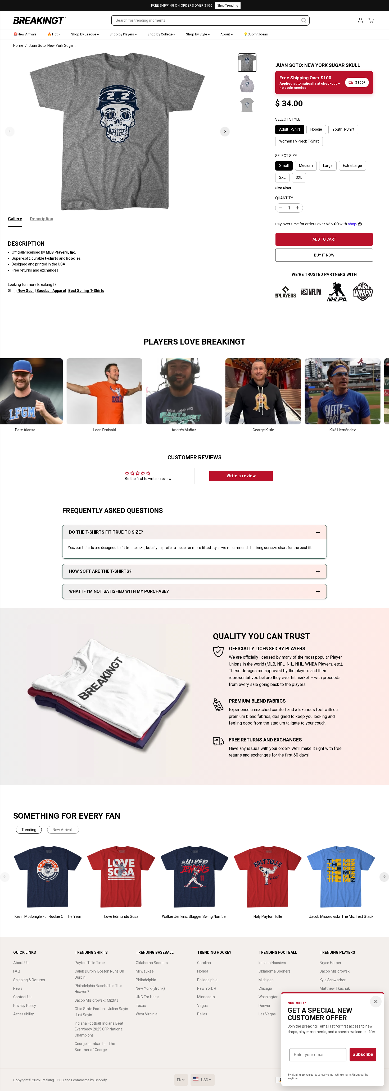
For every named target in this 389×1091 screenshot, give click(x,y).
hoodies (73, 258)
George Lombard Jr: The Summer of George (95, 1047)
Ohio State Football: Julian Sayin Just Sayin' (101, 1012)
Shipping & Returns (29, 980)
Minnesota (206, 997)
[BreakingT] (39, 20)
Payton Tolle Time (90, 963)
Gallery (15, 218)
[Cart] (371, 20)
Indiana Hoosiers (272, 963)
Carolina (204, 963)
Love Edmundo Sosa (121, 916)
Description (41, 218)
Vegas (202, 1005)
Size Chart (283, 188)
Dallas (202, 1014)
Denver (264, 1005)
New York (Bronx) (150, 988)
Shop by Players (122, 34)
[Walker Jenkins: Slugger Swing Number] (195, 877)
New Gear (25, 290)
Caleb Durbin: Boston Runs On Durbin (99, 974)
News (17, 988)
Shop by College (160, 34)
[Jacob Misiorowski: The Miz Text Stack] (341, 877)
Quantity (284, 198)
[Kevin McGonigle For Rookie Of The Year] (48, 877)
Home (18, 45)
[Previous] (9, 131)
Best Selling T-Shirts (86, 290)
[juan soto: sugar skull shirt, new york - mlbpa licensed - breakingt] (117, 131)
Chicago (265, 988)
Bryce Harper (330, 963)
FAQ (16, 971)
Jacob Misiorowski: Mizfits (96, 1000)
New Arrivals (63, 830)
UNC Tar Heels (147, 997)
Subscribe (362, 1054)
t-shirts (51, 258)
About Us (21, 963)
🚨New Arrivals (25, 34)
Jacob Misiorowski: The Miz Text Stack (341, 916)
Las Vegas (267, 1014)
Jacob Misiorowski (335, 971)
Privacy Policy (24, 1005)
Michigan (266, 980)
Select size (286, 156)
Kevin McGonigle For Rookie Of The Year (48, 916)
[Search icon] (304, 20)
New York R (206, 988)
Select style (287, 119)
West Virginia (146, 1014)
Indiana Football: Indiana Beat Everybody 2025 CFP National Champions (99, 1029)
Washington (268, 997)
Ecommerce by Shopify (89, 1080)
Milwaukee (145, 971)
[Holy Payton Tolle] (268, 877)
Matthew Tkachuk (335, 988)
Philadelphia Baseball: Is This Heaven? (98, 989)
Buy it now (324, 255)
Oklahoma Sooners (152, 963)
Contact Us (22, 997)
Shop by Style (197, 34)
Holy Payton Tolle (268, 916)
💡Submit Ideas (255, 34)
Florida (202, 971)
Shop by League (84, 34)
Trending (28, 830)
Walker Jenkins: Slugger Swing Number (194, 916)
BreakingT (48, 1080)
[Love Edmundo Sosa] (121, 877)
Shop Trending (227, 5)
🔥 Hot (52, 34)
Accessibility (23, 1014)
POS (60, 1080)
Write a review (241, 475)
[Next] (224, 131)
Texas (141, 1005)
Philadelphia (146, 980)
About (225, 34)
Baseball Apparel (51, 290)
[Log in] (360, 20)
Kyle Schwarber (333, 980)
